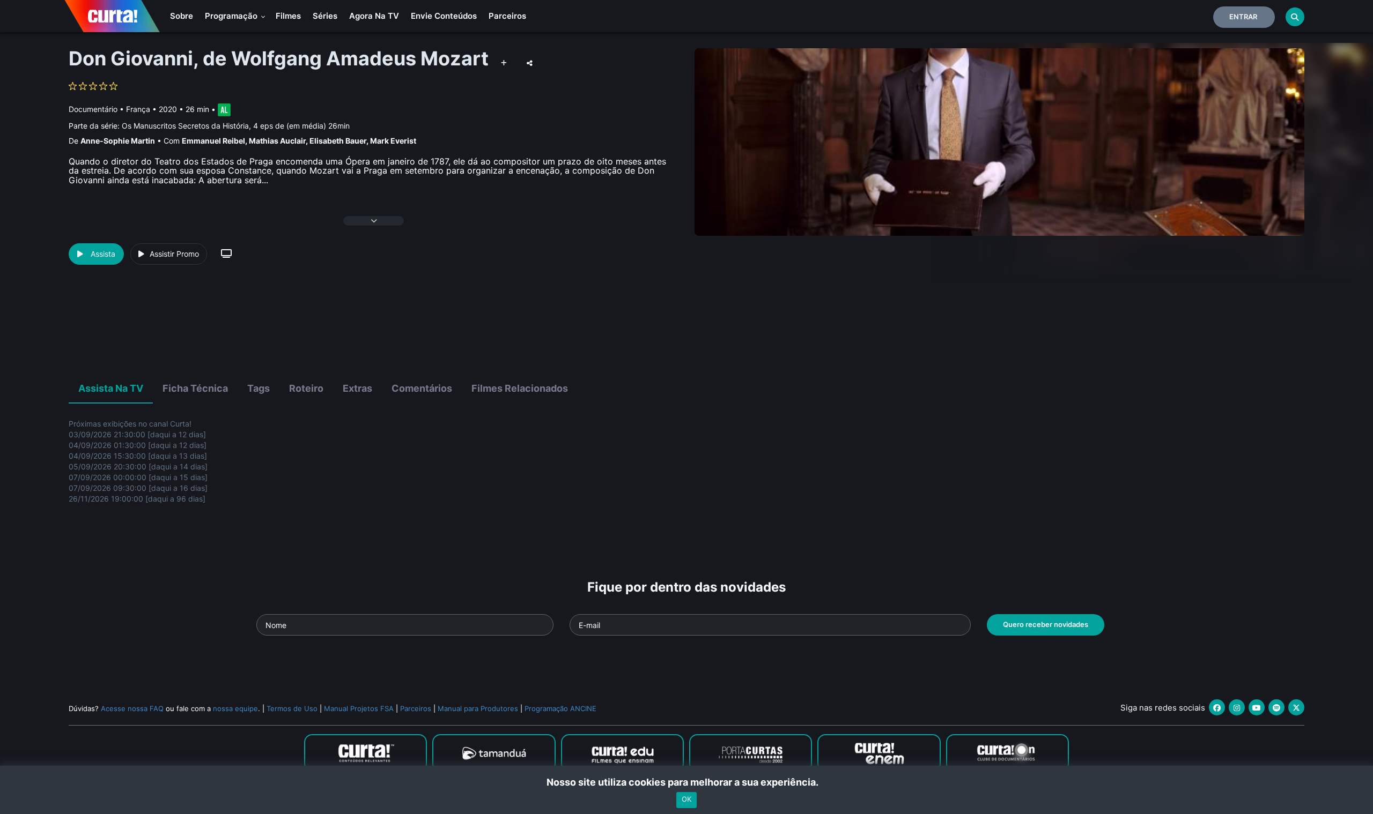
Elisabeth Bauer (337, 140)
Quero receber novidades (1045, 624)
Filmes (288, 16)
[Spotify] (1276, 707)
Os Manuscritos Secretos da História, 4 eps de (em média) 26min (236, 125)
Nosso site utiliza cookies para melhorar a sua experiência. (687, 782)
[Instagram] (1237, 707)
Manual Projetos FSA (359, 708)
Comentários (422, 388)
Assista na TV (110, 388)
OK (686, 799)
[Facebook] (1217, 707)
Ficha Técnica (195, 388)
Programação (232, 16)
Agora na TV (374, 16)
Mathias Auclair (277, 140)
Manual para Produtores (478, 708)
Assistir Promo (174, 253)
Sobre (181, 16)
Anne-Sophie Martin (117, 140)
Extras (357, 388)
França (138, 109)
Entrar (1243, 16)
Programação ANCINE (560, 708)
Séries (325, 16)
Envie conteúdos (444, 16)
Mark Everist (393, 140)
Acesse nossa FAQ (132, 708)
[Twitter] (1296, 707)
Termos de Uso (292, 708)
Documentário (93, 109)
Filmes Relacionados (519, 388)
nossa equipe (235, 708)
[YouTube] (1257, 707)
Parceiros (507, 16)
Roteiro (306, 388)
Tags (258, 388)
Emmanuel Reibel (213, 140)
